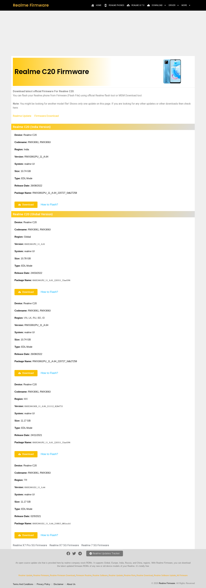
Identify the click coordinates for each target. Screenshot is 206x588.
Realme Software (100, 575)
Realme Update (22, 115)
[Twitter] (74, 554)
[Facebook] (68, 554)
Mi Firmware (182, 575)
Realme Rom (130, 575)
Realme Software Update (165, 575)
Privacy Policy (43, 584)
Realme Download (144, 575)
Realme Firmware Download (62, 575)
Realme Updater (116, 575)
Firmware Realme (84, 575)
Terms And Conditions (23, 584)
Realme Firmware (31, 5)
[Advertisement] (103, 33)
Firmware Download (46, 115)
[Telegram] (80, 554)
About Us (71, 584)
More (184, 5)
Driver (172, 5)
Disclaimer (58, 584)
